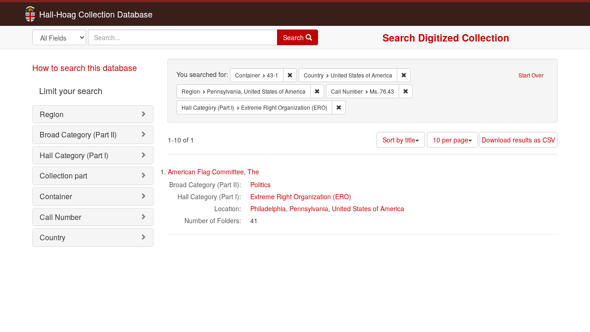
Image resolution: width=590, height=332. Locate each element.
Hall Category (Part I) (74, 155)
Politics (260, 184)
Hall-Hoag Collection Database (66, 14)
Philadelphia (268, 208)
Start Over (531, 75)
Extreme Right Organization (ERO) (300, 196)
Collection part (63, 175)
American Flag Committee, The (213, 171)
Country (52, 237)
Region (52, 114)
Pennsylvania (308, 208)
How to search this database (84, 67)
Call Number (60, 217)
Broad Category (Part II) (78, 134)
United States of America (368, 208)
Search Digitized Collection (446, 37)
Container (56, 196)
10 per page (450, 139)
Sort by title (399, 139)
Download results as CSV (518, 139)
